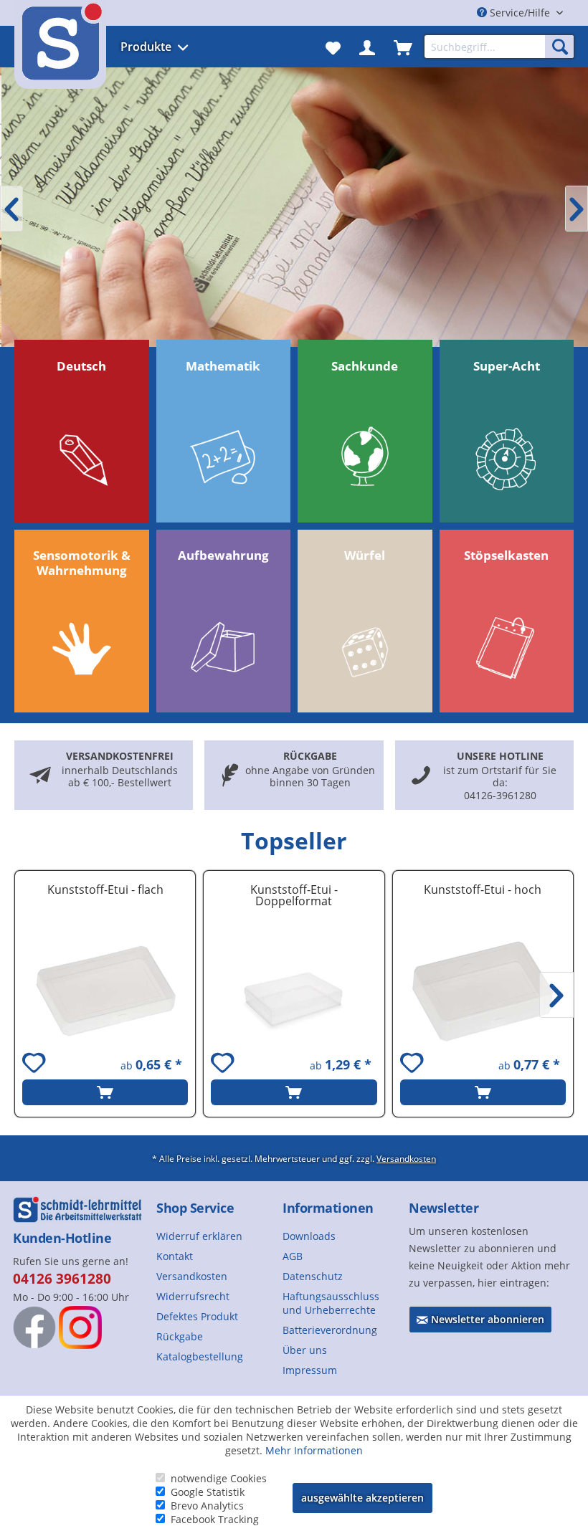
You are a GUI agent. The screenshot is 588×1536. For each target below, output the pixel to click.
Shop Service (195, 1207)
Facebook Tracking (215, 1519)
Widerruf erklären (199, 1236)
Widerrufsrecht (192, 1296)
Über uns (305, 1350)
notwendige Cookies (219, 1478)
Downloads (309, 1236)
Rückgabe (179, 1336)
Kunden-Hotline (62, 1237)
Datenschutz (313, 1276)
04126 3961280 (62, 1278)
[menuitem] (168, 46)
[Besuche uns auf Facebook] (34, 1327)
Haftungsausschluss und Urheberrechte (331, 1303)
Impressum (310, 1370)
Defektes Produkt (197, 1316)
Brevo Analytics (207, 1505)
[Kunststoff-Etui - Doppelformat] (293, 991)
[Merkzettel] (333, 46)
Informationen (328, 1207)
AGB (293, 1256)
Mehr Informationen (314, 1450)
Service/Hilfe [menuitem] (520, 12)
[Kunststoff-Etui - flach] (105, 991)
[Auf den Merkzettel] (35, 1065)
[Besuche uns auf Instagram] (80, 1327)
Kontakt (174, 1256)
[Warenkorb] (403, 46)
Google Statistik (208, 1492)
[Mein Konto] (367, 46)
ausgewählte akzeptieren (362, 1497)
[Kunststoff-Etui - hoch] (483, 991)
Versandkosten (406, 1158)
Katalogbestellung (199, 1356)
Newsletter (443, 1207)
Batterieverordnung (330, 1330)
